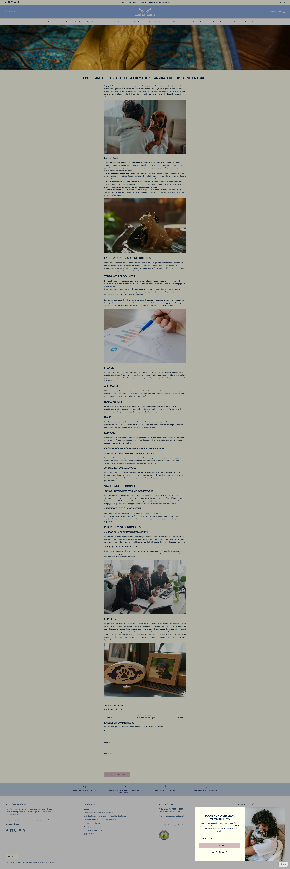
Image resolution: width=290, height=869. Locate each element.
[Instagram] (220, 852)
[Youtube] (223, 852)
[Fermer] (282, 809)
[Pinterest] (226, 852)
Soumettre (219, 845)
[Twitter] (213, 852)
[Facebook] (216, 852)
